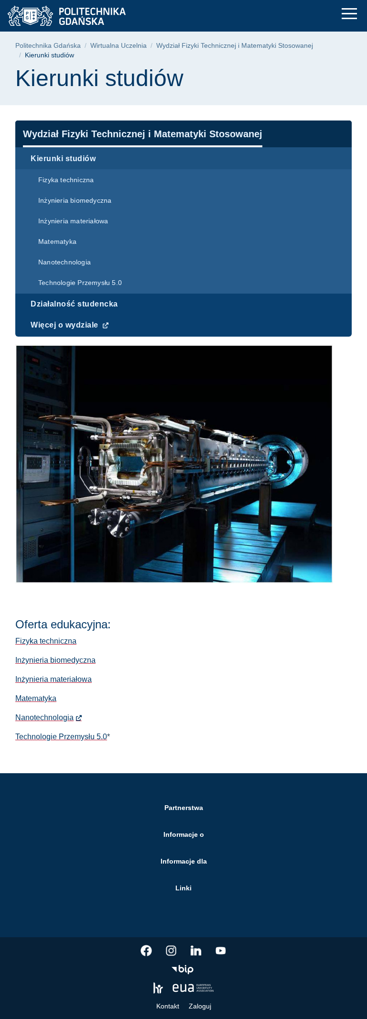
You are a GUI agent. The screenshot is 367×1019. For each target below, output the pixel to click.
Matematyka (57, 241)
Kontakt (167, 1006)
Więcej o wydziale (65, 325)
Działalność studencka (74, 304)
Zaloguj (200, 1006)
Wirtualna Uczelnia (118, 45)
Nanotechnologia (64, 262)
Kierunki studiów (63, 158)
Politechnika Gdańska (48, 45)
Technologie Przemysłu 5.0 (80, 282)
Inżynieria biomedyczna (74, 200)
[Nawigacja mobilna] (349, 14)
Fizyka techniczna (66, 180)
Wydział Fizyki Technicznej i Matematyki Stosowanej (234, 45)
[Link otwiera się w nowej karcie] (146, 950)
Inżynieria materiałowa (73, 221)
